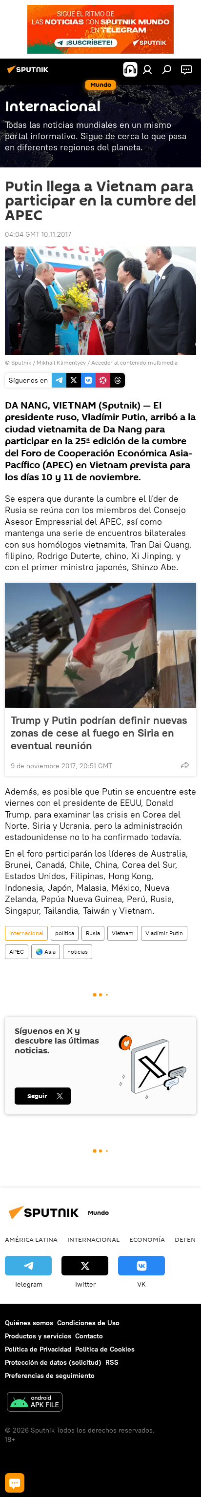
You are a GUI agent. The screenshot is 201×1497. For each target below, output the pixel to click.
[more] (185, 765)
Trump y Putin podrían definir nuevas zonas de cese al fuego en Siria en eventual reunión (99, 733)
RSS (112, 1362)
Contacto (89, 1336)
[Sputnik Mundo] (29, 73)
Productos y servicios (38, 1336)
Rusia (93, 933)
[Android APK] (34, 1403)
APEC (16, 951)
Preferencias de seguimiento (50, 1375)
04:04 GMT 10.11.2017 (38, 234)
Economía (147, 1239)
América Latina (31, 1239)
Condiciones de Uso (88, 1322)
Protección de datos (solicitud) (53, 1362)
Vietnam (123, 933)
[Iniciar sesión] (147, 69)
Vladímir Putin (164, 933)
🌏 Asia (46, 951)
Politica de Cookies (105, 1349)
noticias (77, 951)
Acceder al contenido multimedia (134, 362)
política (64, 933)
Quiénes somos (29, 1322)
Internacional (26, 933)
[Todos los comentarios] (14, 1483)
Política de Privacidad (38, 1349)
